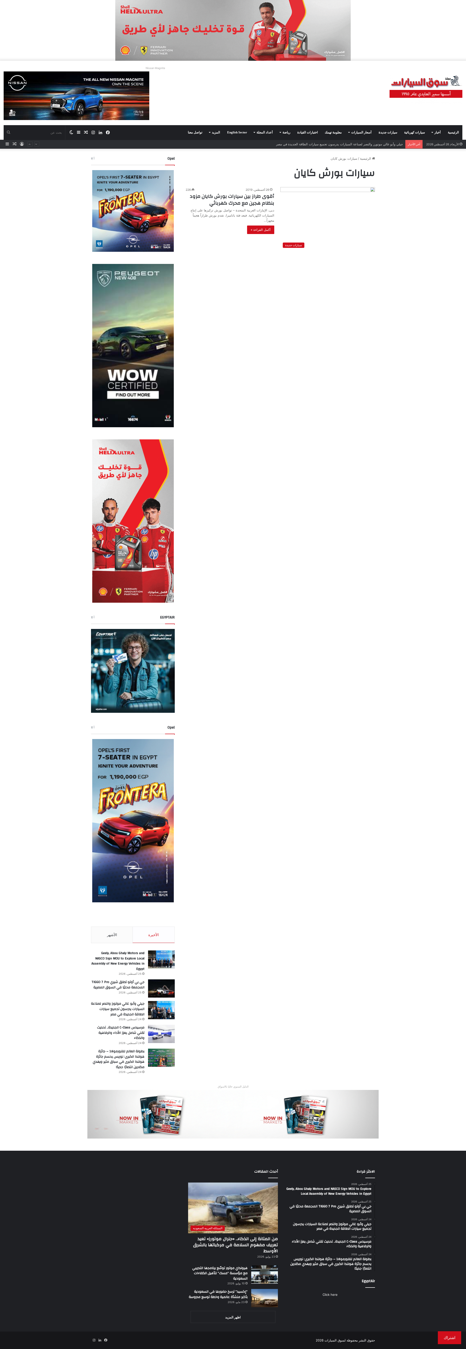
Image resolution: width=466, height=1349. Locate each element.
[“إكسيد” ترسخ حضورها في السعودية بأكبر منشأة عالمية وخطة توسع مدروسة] (264, 1298)
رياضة (286, 132)
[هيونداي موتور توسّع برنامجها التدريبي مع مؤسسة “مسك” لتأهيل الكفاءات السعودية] (264, 1274)
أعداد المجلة (265, 132)
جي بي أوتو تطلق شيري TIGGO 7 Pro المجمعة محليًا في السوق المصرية (118, 985)
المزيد (216, 132)
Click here (330, 1295)
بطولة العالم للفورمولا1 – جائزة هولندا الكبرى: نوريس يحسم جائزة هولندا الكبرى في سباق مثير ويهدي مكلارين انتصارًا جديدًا (320, 145)
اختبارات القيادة (307, 132)
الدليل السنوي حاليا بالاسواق (233, 1086)
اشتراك (449, 1337)
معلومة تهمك (333, 132)
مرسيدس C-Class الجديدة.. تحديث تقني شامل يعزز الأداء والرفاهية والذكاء (120, 1032)
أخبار (437, 132)
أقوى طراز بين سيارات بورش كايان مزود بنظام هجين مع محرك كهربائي (232, 200)
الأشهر (112, 934)
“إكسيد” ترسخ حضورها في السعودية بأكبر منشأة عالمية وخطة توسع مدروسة (218, 1294)
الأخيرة (153, 934)
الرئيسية (453, 132)
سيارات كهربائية (414, 132)
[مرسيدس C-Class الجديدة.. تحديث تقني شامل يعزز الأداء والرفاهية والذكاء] (161, 1034)
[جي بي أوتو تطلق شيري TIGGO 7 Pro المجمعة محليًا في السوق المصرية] (161, 988)
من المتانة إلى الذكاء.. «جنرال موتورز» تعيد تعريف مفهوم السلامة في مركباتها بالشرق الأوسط (235, 1245)
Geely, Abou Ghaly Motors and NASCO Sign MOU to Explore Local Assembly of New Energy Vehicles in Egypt (118, 961)
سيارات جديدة (388, 132)
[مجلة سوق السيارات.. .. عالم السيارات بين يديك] (426, 87)
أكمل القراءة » (261, 230)
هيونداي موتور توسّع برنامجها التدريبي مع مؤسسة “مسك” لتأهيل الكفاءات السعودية (220, 1273)
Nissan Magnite (155, 68)
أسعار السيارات (361, 132)
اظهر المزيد (233, 1317)
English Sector (237, 132)
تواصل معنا (195, 132)
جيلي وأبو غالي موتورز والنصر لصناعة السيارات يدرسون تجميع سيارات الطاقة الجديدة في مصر (117, 1009)
